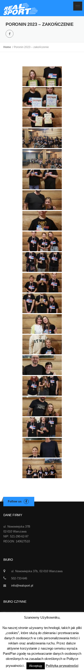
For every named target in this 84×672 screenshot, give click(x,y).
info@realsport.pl (22, 585)
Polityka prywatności (62, 666)
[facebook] (9, 34)
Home (7, 47)
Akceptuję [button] (35, 666)
